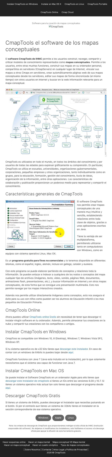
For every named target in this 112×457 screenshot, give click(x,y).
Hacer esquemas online (14, 442)
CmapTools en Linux (74, 4)
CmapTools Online (49, 12)
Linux (71, 417)
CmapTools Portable (97, 4)
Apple (58, 417)
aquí (70, 352)
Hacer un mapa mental (39, 442)
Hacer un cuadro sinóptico (45, 445)
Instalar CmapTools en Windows (22, 4)
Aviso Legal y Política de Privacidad (70, 449)
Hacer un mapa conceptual (17, 445)
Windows (43, 417)
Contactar (46, 449)
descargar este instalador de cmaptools (27, 381)
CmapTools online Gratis (43, 317)
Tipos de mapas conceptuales (75, 445)
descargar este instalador (74, 349)
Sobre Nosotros (32, 449)
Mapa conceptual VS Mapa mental (69, 442)
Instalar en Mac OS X (51, 4)
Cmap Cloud (67, 12)
